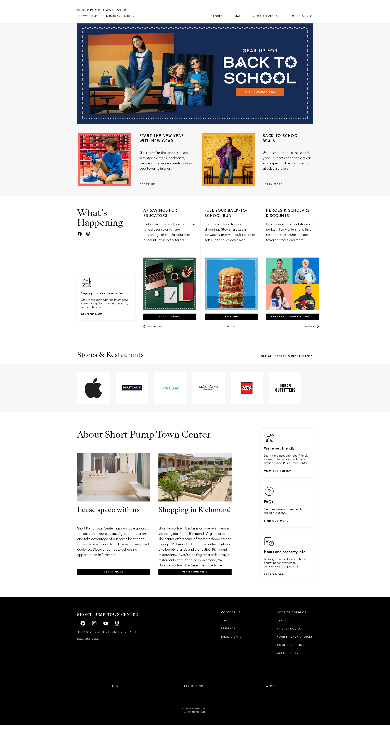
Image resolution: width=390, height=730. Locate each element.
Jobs (225, 620)
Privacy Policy (289, 629)
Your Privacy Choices (295, 637)
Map (238, 16)
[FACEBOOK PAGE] (79, 234)
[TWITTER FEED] (88, 234)
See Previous (155, 326)
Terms (282, 620)
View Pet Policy (277, 471)
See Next (309, 326)
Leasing (114, 686)
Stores (217, 16)
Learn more (274, 574)
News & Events (265, 16)
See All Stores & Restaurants (287, 356)
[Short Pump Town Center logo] (107, 7)
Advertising (193, 686)
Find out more (276, 521)
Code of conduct (291, 612)
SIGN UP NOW (92, 314)
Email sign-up (232, 637)
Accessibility (287, 653)
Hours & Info (301, 16)
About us (274, 686)
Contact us (231, 612)
